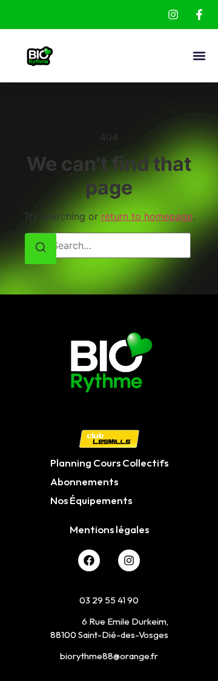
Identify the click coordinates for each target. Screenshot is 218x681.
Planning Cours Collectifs (109, 462)
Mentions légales (109, 529)
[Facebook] (89, 560)
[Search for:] (109, 245)
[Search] (40, 248)
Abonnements (84, 481)
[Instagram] (129, 560)
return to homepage (147, 216)
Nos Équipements (91, 500)
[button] (199, 56)
